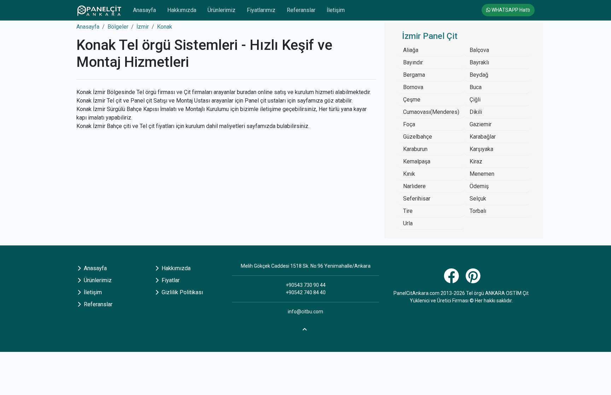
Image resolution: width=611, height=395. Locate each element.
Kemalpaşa (416, 161)
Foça (409, 124)
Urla (408, 223)
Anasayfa (144, 10)
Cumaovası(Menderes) (431, 112)
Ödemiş (479, 186)
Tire (408, 211)
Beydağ (479, 74)
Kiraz (476, 161)
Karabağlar (483, 136)
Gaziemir (480, 124)
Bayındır (413, 62)
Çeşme (411, 99)
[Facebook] (452, 280)
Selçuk (478, 198)
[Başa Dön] (305, 328)
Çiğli (475, 99)
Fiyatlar (170, 280)
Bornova (413, 87)
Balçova (479, 50)
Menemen (482, 173)
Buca (476, 87)
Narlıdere (414, 186)
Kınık (409, 173)
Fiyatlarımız (261, 10)
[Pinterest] (474, 280)
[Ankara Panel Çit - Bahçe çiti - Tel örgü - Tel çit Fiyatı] (99, 10)
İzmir (142, 26)
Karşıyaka (481, 149)
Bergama (414, 74)
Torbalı (478, 211)
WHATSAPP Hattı (510, 10)
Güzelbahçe (417, 136)
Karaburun (415, 149)
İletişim (336, 10)
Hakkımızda (181, 10)
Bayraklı (479, 62)
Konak (164, 26)
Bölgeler (117, 26)
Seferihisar (416, 198)
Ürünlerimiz (221, 10)
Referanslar (301, 10)
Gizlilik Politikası (181, 292)
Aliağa (410, 50)
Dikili (476, 112)
